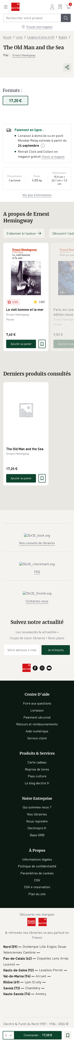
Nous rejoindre (37, 821)
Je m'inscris (56, 650)
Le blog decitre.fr (37, 783)
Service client (37, 738)
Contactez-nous (37, 601)
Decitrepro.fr (37, 828)
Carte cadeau (37, 762)
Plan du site (37, 894)
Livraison (37, 710)
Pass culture (37, 776)
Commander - (38, 1035)
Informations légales (37, 859)
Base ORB (37, 835)
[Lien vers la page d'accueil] (15, 7)
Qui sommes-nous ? (37, 807)
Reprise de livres (37, 769)
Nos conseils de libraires (37, 543)
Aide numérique (37, 731)
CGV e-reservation (37, 887)
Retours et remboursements (37, 724)
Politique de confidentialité (37, 866)
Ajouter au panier (21, 343)
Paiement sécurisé (37, 717)
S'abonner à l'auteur (21, 233)
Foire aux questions (37, 703)
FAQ (37, 572)
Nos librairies (37, 814)
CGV (37, 880)
